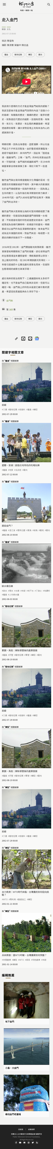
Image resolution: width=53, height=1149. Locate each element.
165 (11, 309)
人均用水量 (14, 594)
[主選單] (4, 4)
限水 (11, 590)
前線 (4, 404)
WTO (5, 899)
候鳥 (36, 530)
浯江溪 (12, 530)
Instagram (28, 1142)
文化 (9, 29)
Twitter (32, 1142)
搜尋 (48, 4)
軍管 (27, 654)
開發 (4, 29)
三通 (5, 409)
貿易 (28, 959)
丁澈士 (39, 590)
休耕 (24, 590)
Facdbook (16, 1142)
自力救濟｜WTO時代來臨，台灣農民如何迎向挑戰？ (25, 893)
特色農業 (36, 959)
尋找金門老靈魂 (13, 1114)
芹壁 (11, 654)
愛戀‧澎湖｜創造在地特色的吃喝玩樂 (21, 465)
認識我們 (31, 1129)
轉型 (30, 54)
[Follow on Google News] (37, 338)
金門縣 (9, 300)
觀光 (40, 54)
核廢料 (22, 409)
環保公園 (21, 530)
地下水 (31, 590)
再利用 (13, 899)
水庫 (17, 590)
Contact (24, 1142)
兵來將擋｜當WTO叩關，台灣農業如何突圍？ (24, 955)
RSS (36, 1142)
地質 (11, 469)
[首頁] (26, 4)
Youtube (20, 1142)
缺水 (5, 590)
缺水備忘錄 (7, 586)
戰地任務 (18, 54)
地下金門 (9, 1021)
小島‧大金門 (12, 1067)
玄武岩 (18, 469)
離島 (6, 54)
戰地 (42, 530)
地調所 (47, 590)
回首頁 (20, 1129)
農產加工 (22, 899)
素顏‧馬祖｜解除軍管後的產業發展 (19, 650)
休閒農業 (7, 959)
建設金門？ (7, 525)
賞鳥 (29, 530)
